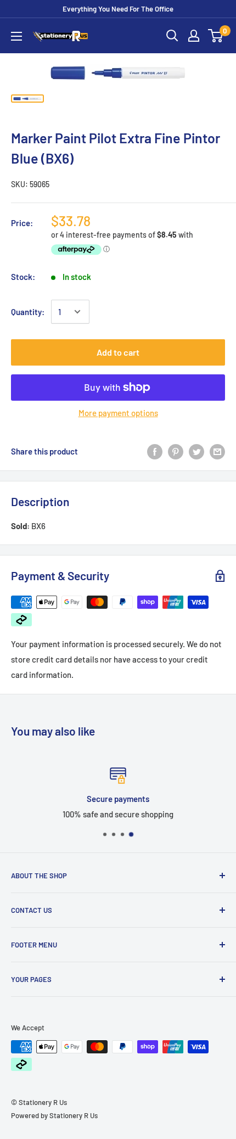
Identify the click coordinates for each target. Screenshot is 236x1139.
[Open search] (172, 36)
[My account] (193, 36)
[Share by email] (217, 450)
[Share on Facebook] (154, 450)
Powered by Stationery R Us (54, 1115)
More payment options (118, 413)
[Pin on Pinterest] (175, 450)
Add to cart (118, 352)
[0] (216, 35)
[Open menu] (16, 36)
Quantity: (27, 312)
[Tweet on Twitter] (196, 450)
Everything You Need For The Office (118, 8)
